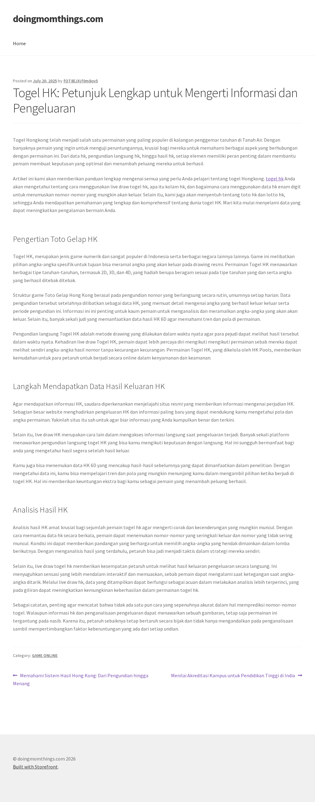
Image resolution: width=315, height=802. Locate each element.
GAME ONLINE (45, 655)
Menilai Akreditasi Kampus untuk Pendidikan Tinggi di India (233, 676)
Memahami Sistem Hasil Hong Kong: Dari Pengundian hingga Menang (80, 679)
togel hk (275, 178)
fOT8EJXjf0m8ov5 (80, 81)
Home (19, 43)
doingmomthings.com (58, 19)
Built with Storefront (35, 767)
